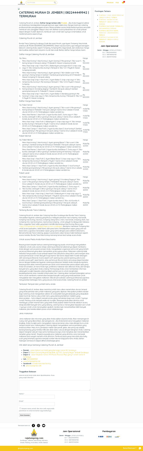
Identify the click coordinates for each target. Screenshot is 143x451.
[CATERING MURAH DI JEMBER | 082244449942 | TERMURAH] (19, 8)
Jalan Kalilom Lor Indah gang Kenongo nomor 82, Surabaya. (53, 350)
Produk (64, 23)
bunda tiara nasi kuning (41, 363)
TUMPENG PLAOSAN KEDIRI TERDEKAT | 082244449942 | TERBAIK (108, 39)
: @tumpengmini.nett (33, 366)
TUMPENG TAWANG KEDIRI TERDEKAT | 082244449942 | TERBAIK (108, 22)
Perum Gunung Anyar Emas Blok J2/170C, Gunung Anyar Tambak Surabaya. (59, 352)
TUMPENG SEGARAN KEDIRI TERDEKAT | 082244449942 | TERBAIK (108, 33)
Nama (21, 394)
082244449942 (32, 359)
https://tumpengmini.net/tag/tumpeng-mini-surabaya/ (40, 226)
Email (21, 401)
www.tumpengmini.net (31, 361)
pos (117, 3)
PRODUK (110, 3)
